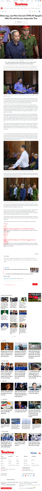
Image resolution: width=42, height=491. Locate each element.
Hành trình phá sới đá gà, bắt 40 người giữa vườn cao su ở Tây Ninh (13, 331)
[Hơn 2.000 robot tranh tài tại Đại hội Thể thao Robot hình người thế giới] (15, 421)
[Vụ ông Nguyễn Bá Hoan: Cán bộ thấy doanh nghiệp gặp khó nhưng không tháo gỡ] (23, 312)
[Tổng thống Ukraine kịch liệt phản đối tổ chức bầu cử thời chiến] (36, 421)
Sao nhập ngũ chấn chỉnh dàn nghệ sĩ (34, 392)
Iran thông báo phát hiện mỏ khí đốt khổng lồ (6, 411)
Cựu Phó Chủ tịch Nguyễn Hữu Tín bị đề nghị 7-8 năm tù (19, 229)
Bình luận (2, 38)
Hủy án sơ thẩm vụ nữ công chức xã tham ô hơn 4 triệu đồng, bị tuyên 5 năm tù (13, 305)
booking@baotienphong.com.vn (28, 470)
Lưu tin (2, 35)
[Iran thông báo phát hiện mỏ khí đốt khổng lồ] (7, 405)
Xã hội (5, 8)
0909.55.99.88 (25, 469)
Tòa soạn (3, 467)
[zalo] (31, 476)
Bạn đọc (2, 465)
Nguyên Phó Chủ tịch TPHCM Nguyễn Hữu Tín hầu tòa (16, 269)
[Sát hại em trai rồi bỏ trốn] (4, 325)
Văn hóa (2, 463)
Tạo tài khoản (12, 278)
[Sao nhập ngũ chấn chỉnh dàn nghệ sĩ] (35, 386)
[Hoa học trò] (40, 453)
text (32, 11)
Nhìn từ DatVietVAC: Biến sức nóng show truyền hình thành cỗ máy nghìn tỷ (21, 394)
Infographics (3, 458)
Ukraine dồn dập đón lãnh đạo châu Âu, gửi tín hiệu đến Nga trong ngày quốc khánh (35, 413)
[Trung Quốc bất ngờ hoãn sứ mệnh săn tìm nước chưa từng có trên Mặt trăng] (26, 421)
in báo (35, 11)
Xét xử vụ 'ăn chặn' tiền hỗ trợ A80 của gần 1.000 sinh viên (4, 317)
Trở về (2, 41)
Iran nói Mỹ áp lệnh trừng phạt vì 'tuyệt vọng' (5, 426)
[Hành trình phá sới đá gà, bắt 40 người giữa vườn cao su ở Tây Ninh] (13, 325)
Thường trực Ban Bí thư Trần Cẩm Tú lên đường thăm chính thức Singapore (20, 354)
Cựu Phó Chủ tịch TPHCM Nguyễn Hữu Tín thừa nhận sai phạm (19, 274)
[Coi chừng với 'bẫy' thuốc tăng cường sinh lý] (21, 437)
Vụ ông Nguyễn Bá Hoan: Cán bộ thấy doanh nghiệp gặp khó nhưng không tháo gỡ (22, 318)
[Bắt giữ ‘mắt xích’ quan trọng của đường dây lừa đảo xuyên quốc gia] (23, 325)
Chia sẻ (2, 32)
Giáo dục (17, 463)
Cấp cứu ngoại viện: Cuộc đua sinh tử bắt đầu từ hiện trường (34, 443)
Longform (34, 456)
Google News (39, 11)
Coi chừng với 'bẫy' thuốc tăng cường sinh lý (20, 443)
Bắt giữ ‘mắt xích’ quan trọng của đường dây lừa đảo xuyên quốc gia (22, 331)
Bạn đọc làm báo (7, 488)
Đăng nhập (6, 278)
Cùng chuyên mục (6, 295)
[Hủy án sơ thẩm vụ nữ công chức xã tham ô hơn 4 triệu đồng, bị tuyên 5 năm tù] (13, 299)
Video (2, 456)
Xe (39, 8)
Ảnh (17, 456)
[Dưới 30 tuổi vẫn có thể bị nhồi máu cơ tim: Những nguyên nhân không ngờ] (7, 437)
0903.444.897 (4, 475)
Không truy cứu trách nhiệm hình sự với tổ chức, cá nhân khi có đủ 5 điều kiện (7, 354)
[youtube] (40, 1)
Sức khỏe (18, 8)
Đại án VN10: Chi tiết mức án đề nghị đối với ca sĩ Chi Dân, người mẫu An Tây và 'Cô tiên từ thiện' (13, 318)
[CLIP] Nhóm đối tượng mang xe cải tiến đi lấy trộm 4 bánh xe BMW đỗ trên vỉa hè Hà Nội (4, 305)
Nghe (2, 30)
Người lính (37, 8)
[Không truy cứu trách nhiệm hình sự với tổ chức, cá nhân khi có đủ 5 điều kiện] (7, 346)
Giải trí (4, 381)
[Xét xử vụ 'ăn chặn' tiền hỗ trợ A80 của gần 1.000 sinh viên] (4, 312)
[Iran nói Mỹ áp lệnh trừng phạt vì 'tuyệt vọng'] (5, 421)
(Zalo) (30, 469)
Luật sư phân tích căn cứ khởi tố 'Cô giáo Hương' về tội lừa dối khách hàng (22, 305)
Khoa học (25, 463)
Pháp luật (29, 8)
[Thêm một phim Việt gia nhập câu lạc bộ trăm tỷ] (7, 386)
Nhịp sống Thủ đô (27, 465)
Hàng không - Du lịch (12, 465)
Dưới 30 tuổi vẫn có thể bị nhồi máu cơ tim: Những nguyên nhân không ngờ (6, 444)
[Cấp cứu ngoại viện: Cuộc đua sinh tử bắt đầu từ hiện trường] (35, 437)
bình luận (37, 11)
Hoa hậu (33, 463)
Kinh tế (7, 8)
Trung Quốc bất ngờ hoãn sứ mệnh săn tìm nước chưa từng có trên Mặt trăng (26, 426)
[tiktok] (28, 475)
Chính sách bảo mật (11, 479)
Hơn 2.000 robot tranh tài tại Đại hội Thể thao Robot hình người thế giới (15, 426)
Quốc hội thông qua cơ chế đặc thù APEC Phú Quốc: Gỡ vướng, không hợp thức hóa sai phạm (34, 355)
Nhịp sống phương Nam (35, 465)
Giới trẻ (25, 8)
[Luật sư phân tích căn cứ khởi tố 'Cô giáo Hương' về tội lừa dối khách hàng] (23, 299)
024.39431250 (4, 470)
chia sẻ (30, 11)
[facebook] (38, 1)
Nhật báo (10, 456)
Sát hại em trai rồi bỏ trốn (4, 329)
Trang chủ (2, 8)
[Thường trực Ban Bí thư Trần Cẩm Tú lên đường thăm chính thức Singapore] (21, 346)
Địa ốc (15, 8)
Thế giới (22, 8)
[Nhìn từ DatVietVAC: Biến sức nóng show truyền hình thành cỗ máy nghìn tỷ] (21, 386)
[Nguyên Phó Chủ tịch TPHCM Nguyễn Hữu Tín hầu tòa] (34, 270)
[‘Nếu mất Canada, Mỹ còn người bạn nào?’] (21, 405)
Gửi (35, 284)
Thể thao (32, 8)
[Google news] (34, 476)
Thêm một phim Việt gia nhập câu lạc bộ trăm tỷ (7, 393)
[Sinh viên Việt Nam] (34, 453)
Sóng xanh (11, 8)
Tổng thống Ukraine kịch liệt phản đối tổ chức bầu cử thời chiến (36, 426)
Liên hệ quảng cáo (26, 467)
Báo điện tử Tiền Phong (21, 4)
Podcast (26, 456)
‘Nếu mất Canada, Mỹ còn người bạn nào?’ (21, 410)
